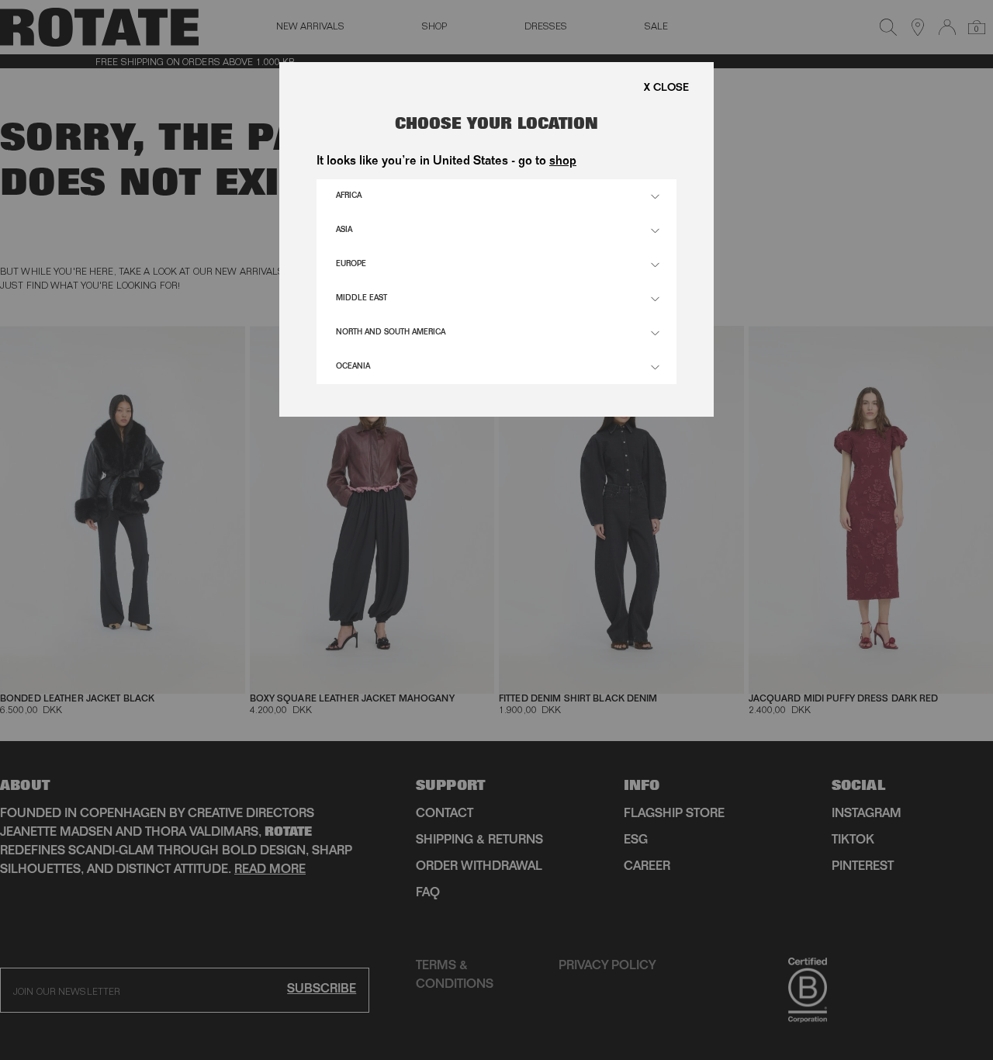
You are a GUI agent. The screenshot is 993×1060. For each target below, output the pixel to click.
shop (562, 162)
